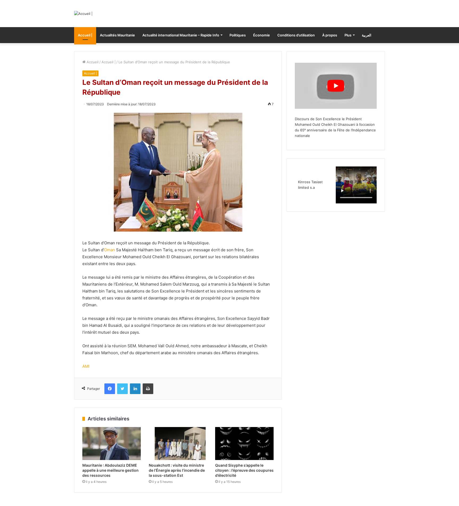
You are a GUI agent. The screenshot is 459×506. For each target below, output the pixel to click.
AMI (86, 366)
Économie (261, 35)
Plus (348, 35)
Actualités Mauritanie (117, 35)
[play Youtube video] (336, 86)
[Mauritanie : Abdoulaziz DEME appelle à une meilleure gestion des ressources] (111, 443)
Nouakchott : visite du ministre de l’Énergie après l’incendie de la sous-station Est (177, 470)
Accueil (92, 62)
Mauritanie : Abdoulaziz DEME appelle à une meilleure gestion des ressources (110, 470)
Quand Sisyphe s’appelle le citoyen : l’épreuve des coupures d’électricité (244, 470)
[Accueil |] (83, 13)
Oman (109, 249)
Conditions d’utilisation (296, 35)
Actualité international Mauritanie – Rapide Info (180, 35)
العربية (366, 35)
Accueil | (85, 35)
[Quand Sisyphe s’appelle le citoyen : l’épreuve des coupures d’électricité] (244, 443)
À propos (329, 35)
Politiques (238, 35)
